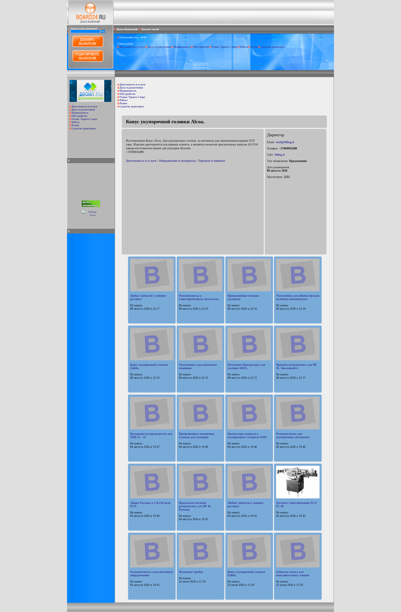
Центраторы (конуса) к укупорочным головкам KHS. (247, 435)
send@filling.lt (285, 142)
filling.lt (280, 154)
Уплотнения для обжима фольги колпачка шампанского (297, 297)
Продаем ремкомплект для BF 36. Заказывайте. (296, 366)
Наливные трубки (191, 572)
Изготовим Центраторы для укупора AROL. (246, 366)
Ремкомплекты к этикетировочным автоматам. (199, 297)
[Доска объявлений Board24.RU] (91, 24)
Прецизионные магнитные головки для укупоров (196, 435)
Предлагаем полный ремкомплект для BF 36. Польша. (195, 506)
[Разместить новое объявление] (87, 46)
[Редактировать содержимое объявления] (87, 60)
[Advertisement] (90, 142)
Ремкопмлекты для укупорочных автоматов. (293, 435)
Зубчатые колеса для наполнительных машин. (293, 573)
